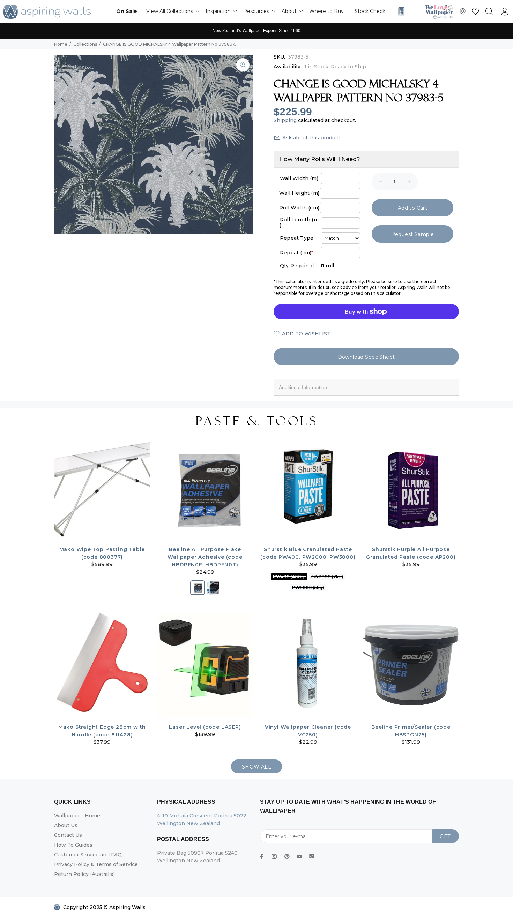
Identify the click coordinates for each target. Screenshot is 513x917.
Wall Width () (299, 178)
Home (60, 44)
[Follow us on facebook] (261, 856)
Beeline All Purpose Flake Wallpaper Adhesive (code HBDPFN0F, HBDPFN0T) (205, 557)
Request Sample (412, 234)
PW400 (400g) (289, 576)
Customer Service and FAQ (88, 854)
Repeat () (296, 252)
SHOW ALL (256, 767)
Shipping (285, 120)
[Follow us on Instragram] (440, 11)
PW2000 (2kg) (327, 576)
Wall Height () (299, 193)
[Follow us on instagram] (274, 856)
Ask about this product (311, 138)
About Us (65, 825)
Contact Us (68, 835)
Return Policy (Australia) (84, 874)
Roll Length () (299, 222)
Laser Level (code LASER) (205, 727)
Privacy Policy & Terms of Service (96, 864)
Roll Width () (299, 208)
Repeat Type (296, 238)
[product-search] (489, 12)
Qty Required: (297, 265)
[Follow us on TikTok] (311, 854)
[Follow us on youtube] (299, 856)
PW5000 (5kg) (308, 587)
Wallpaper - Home (77, 815)
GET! (446, 836)
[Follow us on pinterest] (286, 856)
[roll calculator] (400, 11)
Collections (85, 44)
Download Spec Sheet (366, 357)
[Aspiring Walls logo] (47, 12)
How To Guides (73, 845)
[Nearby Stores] (462, 13)
